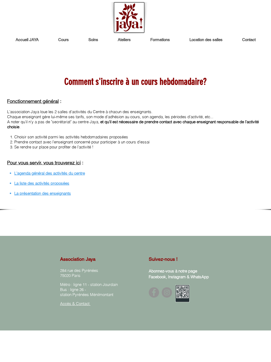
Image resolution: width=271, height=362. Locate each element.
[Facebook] (154, 292)
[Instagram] (167, 292)
